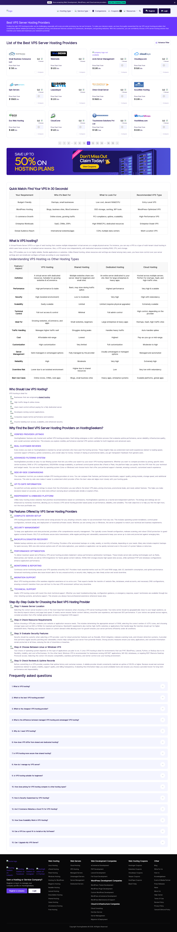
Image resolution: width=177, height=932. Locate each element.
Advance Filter (163, 42)
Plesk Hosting (53, 873)
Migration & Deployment (99, 919)
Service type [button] (83, 11)
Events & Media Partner (162, 880)
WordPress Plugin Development (102, 889)
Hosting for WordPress (56, 880)
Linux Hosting (53, 865)
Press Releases (159, 884)
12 (93, 143)
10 (84, 143)
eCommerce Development (100, 865)
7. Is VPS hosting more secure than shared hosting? (31, 753)
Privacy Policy (159, 906)
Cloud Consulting (97, 908)
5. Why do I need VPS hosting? (24, 731)
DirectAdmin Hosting (55, 895)
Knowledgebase (159, 876)
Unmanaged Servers (77, 876)
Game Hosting (53, 902)
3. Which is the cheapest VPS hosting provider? (30, 709)
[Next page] (117, 143)
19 (113, 143)
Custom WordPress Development (102, 892)
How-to (156, 873)
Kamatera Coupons (135, 869)
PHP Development (97, 869)
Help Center (158, 895)
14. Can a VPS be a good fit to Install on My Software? (33, 831)
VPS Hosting (74, 869)
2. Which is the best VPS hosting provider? (28, 698)
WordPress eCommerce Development (104, 896)
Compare (40, 72)
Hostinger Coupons (135, 865)
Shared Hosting (53, 898)
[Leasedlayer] (59, 84)
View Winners (126, 2)
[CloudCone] (53, 115)
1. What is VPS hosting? (21, 686)
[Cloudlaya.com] (142, 53)
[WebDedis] (59, 53)
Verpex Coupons (134, 876)
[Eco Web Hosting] (13, 115)
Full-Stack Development (99, 876)
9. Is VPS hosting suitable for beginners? (27, 776)
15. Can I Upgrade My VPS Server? (25, 842)
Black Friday (133, 884)
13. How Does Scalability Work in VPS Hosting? (30, 820)
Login (34, 891)
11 (88, 143)
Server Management (77, 880)
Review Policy (159, 902)
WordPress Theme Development (102, 885)
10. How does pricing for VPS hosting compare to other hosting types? (39, 787)
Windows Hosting (54, 876)
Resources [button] (131, 11)
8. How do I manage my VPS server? (26, 764)
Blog (155, 865)
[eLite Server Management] (100, 53)
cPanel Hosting (53, 869)
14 (102, 143)
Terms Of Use (159, 898)
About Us (157, 891)
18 (108, 143)
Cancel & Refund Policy (162, 909)
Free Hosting (52, 909)
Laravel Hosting (53, 891)
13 (97, 143)
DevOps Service (96, 912)
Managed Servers (76, 873)
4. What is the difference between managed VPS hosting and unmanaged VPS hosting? (45, 720)
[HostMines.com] (142, 115)
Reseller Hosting (54, 887)
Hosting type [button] (65, 11)
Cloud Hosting (75, 865)
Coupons (116, 11)
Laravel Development (98, 873)
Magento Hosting (54, 884)
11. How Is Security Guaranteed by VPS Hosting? (30, 798)
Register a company (16, 891)
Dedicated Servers (76, 884)
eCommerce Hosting (55, 906)
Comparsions (100, 11)
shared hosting (44, 397)
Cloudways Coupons (136, 873)
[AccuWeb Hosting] (139, 84)
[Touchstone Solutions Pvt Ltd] (100, 115)
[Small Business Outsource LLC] (17, 53)
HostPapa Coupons (135, 880)
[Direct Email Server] (100, 84)
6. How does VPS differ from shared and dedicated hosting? (35, 742)
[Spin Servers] (17, 84)
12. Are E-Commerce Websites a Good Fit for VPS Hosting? (34, 809)
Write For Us (158, 869)
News (156, 887)
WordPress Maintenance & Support (103, 900)
